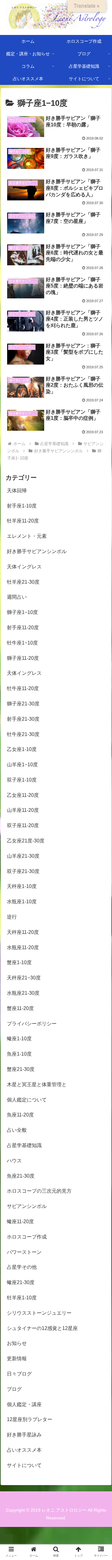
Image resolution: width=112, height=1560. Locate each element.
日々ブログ (19, 1373)
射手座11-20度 (23, 627)
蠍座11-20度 (20, 1221)
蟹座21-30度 (21, 1069)
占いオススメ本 (24, 1450)
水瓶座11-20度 (23, 947)
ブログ (14, 1389)
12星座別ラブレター (29, 1419)
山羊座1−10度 (22, 764)
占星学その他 (22, 1267)
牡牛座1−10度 (22, 642)
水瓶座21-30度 (23, 993)
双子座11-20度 (23, 825)
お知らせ (17, 1343)
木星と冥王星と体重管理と (37, 1084)
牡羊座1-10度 (22, 1297)
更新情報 (17, 1358)
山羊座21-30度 (23, 856)
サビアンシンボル (27, 1206)
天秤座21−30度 (24, 977)
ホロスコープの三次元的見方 (39, 1191)
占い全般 (17, 1130)
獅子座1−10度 (22, 612)
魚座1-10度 (19, 1054)
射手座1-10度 (22, 505)
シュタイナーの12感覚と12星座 (42, 1328)
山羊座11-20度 (23, 810)
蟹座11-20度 (20, 1008)
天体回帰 (17, 490)
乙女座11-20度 (23, 795)
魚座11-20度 (20, 1114)
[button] (100, 914)
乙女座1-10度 (22, 749)
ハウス (14, 1160)
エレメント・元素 (27, 536)
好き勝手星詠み (24, 1434)
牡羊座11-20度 (23, 520)
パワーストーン (24, 1252)
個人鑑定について (27, 1099)
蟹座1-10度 (19, 962)
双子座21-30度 (23, 871)
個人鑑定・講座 (24, 1404)
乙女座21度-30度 (25, 840)
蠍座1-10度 (19, 1038)
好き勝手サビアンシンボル (37, 551)
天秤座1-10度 (22, 886)
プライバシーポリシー (32, 1023)
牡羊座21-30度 (23, 582)
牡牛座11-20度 (23, 688)
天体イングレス (24, 566)
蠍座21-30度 (21, 1282)
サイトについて (24, 1465)
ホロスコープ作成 (27, 1236)
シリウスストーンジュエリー (39, 1313)
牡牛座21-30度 (23, 734)
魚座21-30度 (21, 1176)
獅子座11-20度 (23, 658)
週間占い (17, 597)
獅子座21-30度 (23, 703)
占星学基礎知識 (24, 1145)
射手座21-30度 (23, 719)
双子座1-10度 (22, 779)
